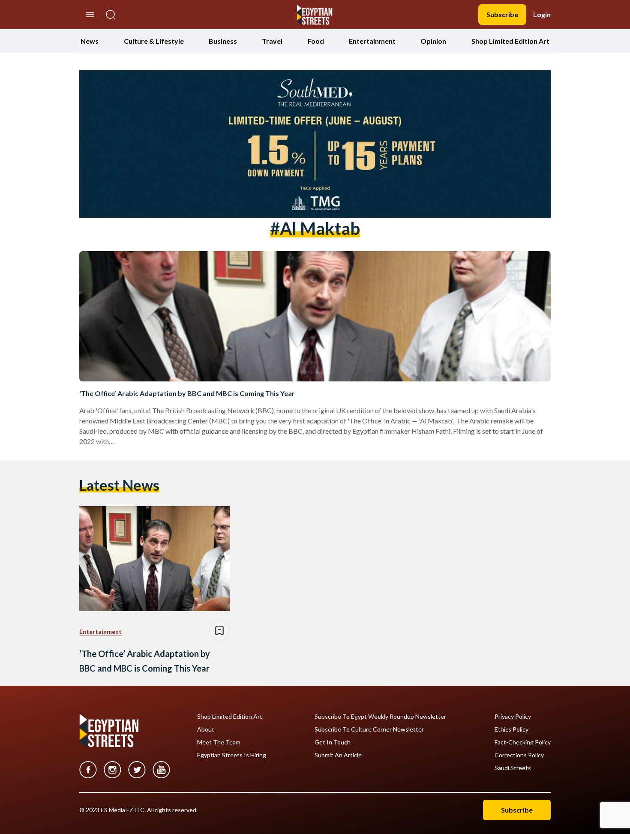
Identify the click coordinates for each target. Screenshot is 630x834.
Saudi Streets (513, 768)
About (205, 729)
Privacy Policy (513, 716)
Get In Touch (333, 742)
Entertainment (372, 41)
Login (542, 14)
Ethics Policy (511, 729)
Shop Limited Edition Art (510, 41)
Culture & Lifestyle (154, 41)
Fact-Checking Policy (523, 742)
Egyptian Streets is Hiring (231, 755)
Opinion (433, 41)
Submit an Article (338, 755)
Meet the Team (218, 742)
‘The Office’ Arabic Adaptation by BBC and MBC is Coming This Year (187, 393)
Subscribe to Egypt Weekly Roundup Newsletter (380, 716)
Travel (272, 41)
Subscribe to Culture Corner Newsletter (369, 729)
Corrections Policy (519, 755)
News (90, 41)
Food (316, 41)
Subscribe (502, 14)
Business (223, 41)
